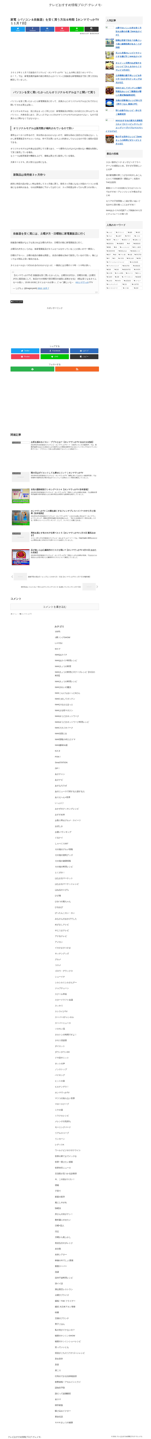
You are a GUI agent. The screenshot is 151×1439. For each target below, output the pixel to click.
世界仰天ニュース (63, 1168)
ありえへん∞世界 (62, 797)
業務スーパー (61, 1266)
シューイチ (60, 977)
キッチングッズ (62, 953)
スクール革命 (61, 994)
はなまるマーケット (64, 878)
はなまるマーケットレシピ (67, 884)
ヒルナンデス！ (62, 1087)
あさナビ (59, 780)
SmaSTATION (61, 762)
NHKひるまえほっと (64, 704)
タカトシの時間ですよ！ (66, 1035)
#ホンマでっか (82, 282)
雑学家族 (59, 1405)
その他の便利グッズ (64, 855)
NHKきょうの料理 (63, 666)
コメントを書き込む (55, 606)
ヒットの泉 (60, 1081)
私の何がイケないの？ (65, 1330)
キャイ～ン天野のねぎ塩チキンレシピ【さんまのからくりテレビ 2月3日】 (128, 66)
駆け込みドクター (63, 1411)
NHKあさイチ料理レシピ (66, 660)
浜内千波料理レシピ (64, 1278)
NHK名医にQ (61, 733)
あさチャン (60, 774)
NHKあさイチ (61, 655)
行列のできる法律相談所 (66, 1376)
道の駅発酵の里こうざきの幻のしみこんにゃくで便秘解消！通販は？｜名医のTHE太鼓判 (124, 178)
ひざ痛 (58, 896)
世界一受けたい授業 (64, 1162)
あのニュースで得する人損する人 (70, 791)
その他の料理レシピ (64, 867)
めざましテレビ (62, 924)
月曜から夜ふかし (63, 1237)
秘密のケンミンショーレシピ (68, 1341)
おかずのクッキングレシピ (67, 809)
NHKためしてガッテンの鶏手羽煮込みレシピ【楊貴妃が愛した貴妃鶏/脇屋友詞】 (129, 91)
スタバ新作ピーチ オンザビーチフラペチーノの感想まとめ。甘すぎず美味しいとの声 (124, 166)
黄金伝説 (59, 1417)
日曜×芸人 (59, 1226)
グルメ (58, 959)
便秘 (57, 1185)
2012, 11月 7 (43, 288)
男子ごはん (60, 1324)
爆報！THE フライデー (65, 1301)
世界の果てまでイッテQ (65, 1156)
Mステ (58, 649)
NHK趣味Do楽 (61, 745)
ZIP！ (57, 768)
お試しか (59, 826)
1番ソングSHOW (62, 637)
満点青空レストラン (64, 1289)
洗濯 (57, 1272)
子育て (58, 1191)
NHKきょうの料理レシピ (66, 681)
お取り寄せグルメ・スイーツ (68, 820)
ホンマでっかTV (17, 301)
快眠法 (58, 1208)
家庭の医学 (60, 1197)
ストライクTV (61, 1011)
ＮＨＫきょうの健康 (64, 1422)
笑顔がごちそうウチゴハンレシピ (70, 1353)
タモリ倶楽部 (61, 1040)
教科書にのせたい (63, 1220)
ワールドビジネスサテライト (68, 1150)
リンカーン (60, 1139)
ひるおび (59, 907)
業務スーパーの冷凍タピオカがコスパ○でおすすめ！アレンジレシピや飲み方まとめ (124, 191)
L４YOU (58, 643)
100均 (57, 631)
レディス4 (59, 1145)
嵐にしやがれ (61, 1202)
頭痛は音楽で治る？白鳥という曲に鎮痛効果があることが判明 (128, 44)
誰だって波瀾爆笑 (63, 1393)
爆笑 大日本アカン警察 (65, 1307)
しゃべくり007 (61, 843)
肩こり (58, 1370)
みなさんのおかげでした (66, 919)
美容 (57, 1365)
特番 (57, 1312)
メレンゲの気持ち (63, 1121)
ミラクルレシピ (62, 1116)
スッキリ (59, 1006)
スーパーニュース (63, 1023)
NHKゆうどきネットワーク (67, 716)
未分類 (58, 1249)
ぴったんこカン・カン (65, 913)
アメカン (59, 942)
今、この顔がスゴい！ (65, 1179)
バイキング (60, 1075)
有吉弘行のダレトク (64, 1243)
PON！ (58, 757)
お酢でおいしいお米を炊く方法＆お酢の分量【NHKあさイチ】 (129, 31)
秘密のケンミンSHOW (65, 1336)
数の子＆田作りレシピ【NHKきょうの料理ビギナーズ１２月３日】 (129, 140)
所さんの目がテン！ (64, 1214)
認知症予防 (60, 1388)
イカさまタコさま (63, 948)
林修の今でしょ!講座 (64, 1260)
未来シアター (61, 1254)
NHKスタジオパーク (64, 728)
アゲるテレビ (61, 936)
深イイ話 (59, 1283)
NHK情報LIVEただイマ (65, 739)
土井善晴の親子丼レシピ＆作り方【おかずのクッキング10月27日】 (129, 79)
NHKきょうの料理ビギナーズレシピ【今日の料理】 (75, 674)
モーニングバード (63, 1127)
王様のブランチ (62, 1318)
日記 (57, 1231)
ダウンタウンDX (62, 1052)
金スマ (58, 1399)
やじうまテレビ (62, 930)
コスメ (58, 965)
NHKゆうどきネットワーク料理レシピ (72, 722)
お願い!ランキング (63, 832)
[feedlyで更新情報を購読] (32, 369)
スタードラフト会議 (64, 1000)
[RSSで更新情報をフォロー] (77, 369)
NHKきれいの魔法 (63, 687)
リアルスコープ (62, 1133)
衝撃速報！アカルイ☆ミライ (68, 1382)
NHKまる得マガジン (64, 710)
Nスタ (57, 751)
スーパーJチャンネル (64, 1017)
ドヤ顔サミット (62, 1058)
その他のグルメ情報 (64, 849)
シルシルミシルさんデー (66, 982)
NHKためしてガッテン (65, 699)
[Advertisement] (55, 51)
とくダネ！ (60, 872)
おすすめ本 (60, 815)
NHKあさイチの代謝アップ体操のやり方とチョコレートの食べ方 (124, 212)
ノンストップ (61, 1069)
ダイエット (60, 1046)
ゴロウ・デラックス (64, 971)
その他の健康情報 (63, 861)
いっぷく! (59, 803)
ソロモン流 (60, 1029)
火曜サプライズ (62, 1295)
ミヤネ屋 (59, 1110)
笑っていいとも (62, 1347)
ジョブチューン (62, 988)
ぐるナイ (59, 838)
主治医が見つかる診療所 (66, 1173)
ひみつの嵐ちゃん (63, 901)
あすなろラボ (61, 786)
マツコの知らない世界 (65, 1098)
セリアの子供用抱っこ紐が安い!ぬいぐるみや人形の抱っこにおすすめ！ (123, 203)
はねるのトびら (62, 890)
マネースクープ (62, 1104)
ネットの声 (60, 1064)
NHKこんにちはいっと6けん (67, 693)
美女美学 (59, 1359)
